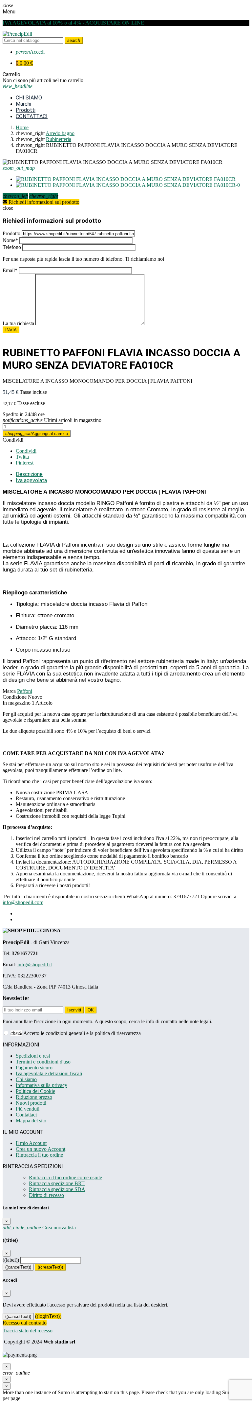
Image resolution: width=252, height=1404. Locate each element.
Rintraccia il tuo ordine (39, 1155)
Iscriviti (74, 1010)
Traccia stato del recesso (27, 1330)
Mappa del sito (31, 1120)
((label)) (11, 1260)
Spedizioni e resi (33, 1056)
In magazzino (17, 703)
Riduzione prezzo (34, 1097)
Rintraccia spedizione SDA (57, 1189)
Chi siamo (26, 1079)
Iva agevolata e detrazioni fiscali (49, 1073)
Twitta (22, 457)
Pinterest (24, 462)
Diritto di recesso (46, 1195)
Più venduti (27, 1109)
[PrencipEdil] (17, 34)
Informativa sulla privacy (41, 1085)
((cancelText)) (18, 1267)
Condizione (15, 697)
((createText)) (50, 1267)
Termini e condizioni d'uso (43, 1061)
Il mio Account (31, 1143)
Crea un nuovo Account (40, 1149)
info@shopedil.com (23, 902)
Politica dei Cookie (35, 1091)
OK (91, 1010)
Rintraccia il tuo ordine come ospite (65, 1177)
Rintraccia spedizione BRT (57, 1183)
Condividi (13, 440)
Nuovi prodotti (31, 1103)
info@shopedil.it (34, 964)
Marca (9, 691)
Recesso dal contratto (25, 1322)
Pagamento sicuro (34, 1067)
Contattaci (26, 1114)
